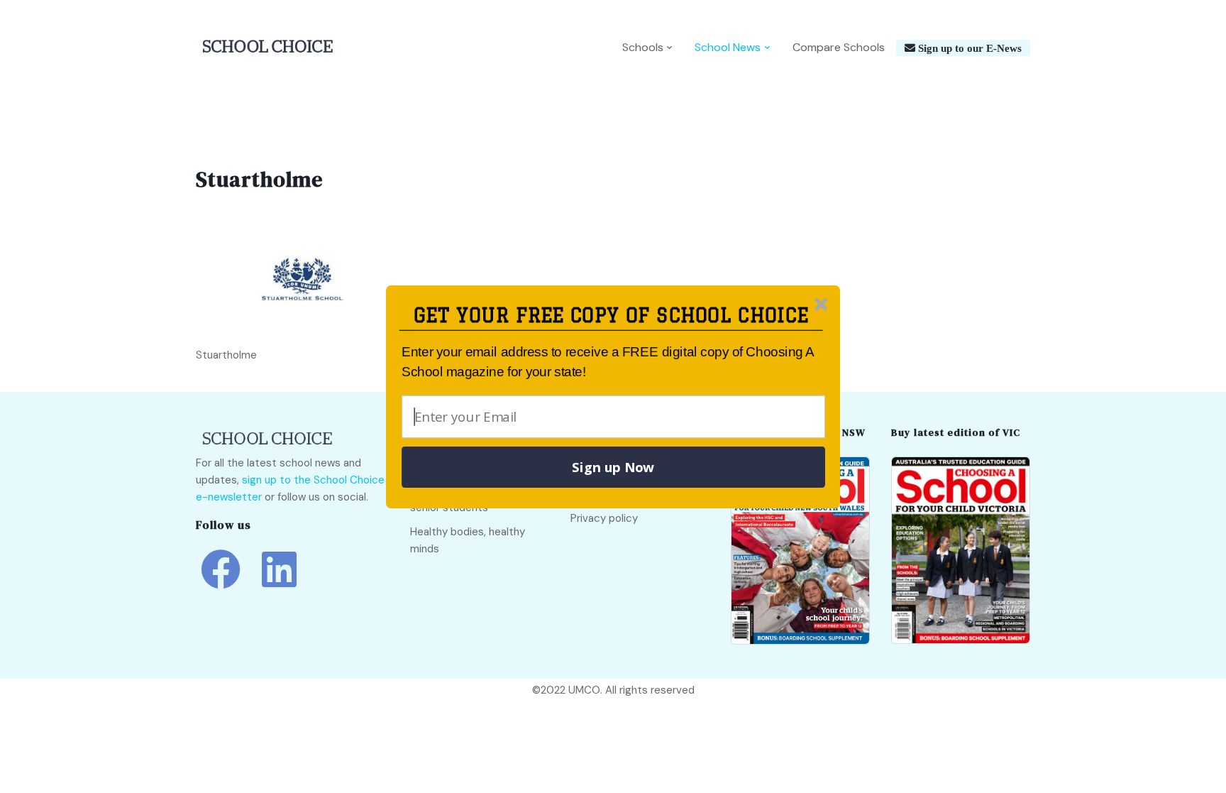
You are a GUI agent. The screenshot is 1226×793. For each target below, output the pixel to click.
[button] (611, 315)
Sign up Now (613, 467)
